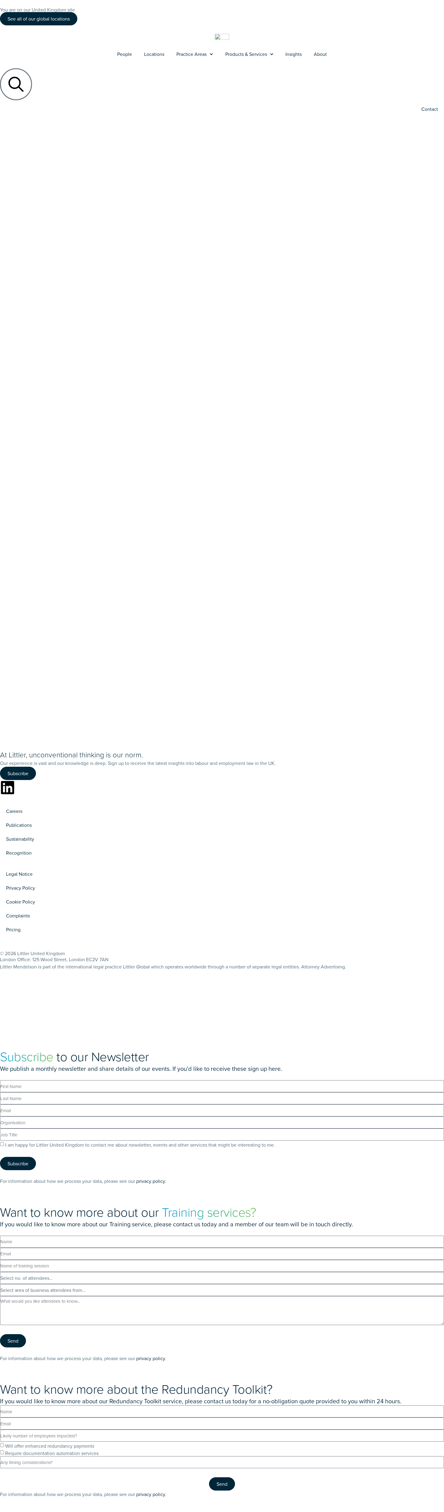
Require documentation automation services (51, 1453)
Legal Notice (19, 874)
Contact (429, 109)
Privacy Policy (20, 887)
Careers (14, 811)
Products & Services (246, 54)
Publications (19, 825)
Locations (154, 54)
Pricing (13, 929)
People (124, 54)
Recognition (19, 852)
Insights (293, 54)
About (320, 54)
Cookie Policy (20, 901)
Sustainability (20, 839)
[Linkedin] (7, 787)
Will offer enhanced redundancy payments (49, 1446)
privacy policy (150, 1181)
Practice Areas (191, 54)
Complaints (18, 915)
